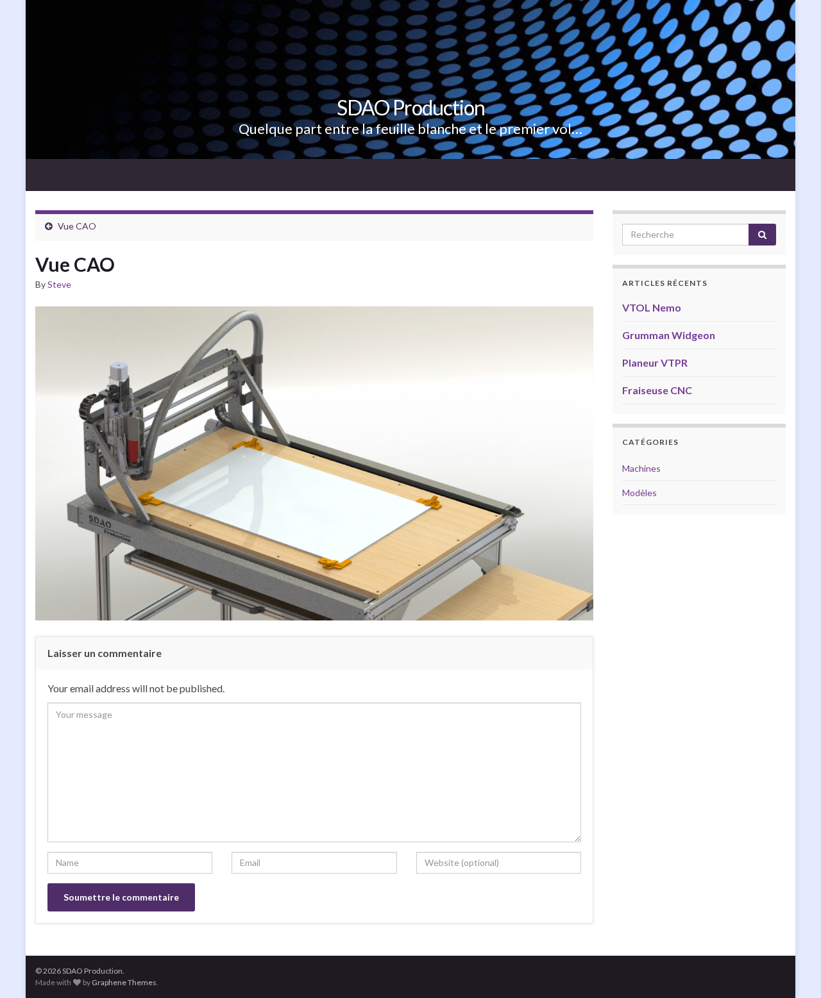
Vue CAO (77, 225)
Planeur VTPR (655, 362)
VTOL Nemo (651, 307)
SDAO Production (411, 107)
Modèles (639, 492)
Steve (59, 284)
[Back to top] (792, 969)
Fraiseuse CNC (657, 390)
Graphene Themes (124, 982)
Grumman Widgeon (668, 335)
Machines (641, 468)
